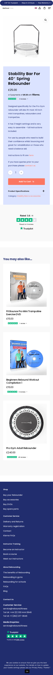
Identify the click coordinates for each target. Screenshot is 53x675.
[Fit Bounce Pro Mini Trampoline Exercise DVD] (26, 287)
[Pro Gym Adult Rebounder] (26, 424)
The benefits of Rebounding (16, 572)
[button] (49, 8)
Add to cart (25, 181)
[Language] (36, 8)
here (31, 155)
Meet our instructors (13, 558)
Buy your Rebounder (13, 495)
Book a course (10, 554)
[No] (50, 667)
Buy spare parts (11, 509)
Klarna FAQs (9, 535)
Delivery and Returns (13, 521)
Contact (7, 531)
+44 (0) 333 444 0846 (21, 612)
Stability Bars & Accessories (29, 196)
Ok (27, 671)
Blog (5, 591)
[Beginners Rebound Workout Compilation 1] (26, 355)
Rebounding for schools (14, 581)
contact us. (30, 165)
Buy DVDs (7, 504)
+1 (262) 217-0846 (18, 616)
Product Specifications (18, 191)
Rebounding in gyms (13, 577)
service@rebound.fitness (15, 608)
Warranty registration (13, 526)
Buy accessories (11, 499)
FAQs (5, 586)
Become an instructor (13, 549)
